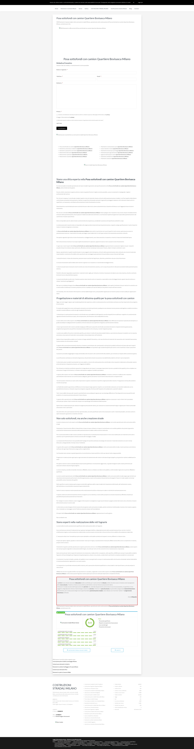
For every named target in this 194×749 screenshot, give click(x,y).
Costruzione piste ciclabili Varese (62, 742)
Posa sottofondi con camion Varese (63, 746)
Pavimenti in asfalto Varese (131, 744)
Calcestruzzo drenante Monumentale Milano (94, 724)
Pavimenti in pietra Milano (60, 745)
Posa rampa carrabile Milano (88, 745)
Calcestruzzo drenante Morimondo (92, 718)
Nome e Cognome (62, 69)
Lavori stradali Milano (59, 744)
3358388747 (60, 711)
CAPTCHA (59, 123)
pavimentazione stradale (96, 590)
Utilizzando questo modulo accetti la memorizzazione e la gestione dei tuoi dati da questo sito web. (81, 120)
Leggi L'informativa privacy (59, 739)
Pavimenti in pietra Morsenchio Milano (92, 713)
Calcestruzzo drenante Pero (60, 669)
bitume (104, 583)
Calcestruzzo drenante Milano (64, 741)
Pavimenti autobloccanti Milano (85, 744)
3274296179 (58, 714)
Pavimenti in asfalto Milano (117, 744)
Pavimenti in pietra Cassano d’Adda (62, 672)
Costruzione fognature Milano (96, 741)
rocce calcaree (63, 585)
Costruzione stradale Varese (93, 742)
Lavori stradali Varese (71, 744)
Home (54, 741)
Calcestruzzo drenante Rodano (91, 707)
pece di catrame (105, 588)
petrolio (86, 587)
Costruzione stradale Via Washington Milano (94, 690)
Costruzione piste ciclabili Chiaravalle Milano (94, 697)
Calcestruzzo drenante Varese (80, 741)
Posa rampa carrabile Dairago (91, 699)
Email (99, 76)
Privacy (59, 111)
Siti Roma (93, 740)
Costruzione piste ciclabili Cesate (92, 694)
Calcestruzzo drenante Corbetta (61, 664)
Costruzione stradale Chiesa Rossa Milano (93, 711)
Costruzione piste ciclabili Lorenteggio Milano (65, 661)
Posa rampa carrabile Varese (103, 745)
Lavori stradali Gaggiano (89, 722)
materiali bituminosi (129, 588)
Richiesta (59, 83)
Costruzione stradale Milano (78, 742)
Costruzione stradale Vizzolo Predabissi (93, 684)
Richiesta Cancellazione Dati (74, 739)
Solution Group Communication (83, 740)
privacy (108, 114)
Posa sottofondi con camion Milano (120, 745)
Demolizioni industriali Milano (108, 742)
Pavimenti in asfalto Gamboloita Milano (93, 720)
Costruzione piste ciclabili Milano (128, 741)
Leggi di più (140, 2)
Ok (133, 2)
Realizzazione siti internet (69, 740)
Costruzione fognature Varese (112, 741)
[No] (192, 2)
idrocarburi (78, 583)
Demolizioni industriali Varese (123, 742)
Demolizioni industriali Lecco (90, 703)
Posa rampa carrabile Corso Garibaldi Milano (94, 701)
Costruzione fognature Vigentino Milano (93, 686)
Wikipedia (133, 597)
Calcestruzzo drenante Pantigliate (92, 692)
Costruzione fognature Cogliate (91, 709)
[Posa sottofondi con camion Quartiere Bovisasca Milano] (69, 623)
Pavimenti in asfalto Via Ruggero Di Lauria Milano (65, 667)
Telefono (59, 76)
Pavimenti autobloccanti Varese (101, 744)
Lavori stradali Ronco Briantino (91, 715)
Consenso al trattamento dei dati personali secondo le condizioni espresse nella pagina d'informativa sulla (84, 114)
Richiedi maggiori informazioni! (63, 716)
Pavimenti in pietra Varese (74, 745)
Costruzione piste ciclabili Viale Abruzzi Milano (94, 705)
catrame (91, 588)
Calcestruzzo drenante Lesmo (91, 688)
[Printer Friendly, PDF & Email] (60, 612)
